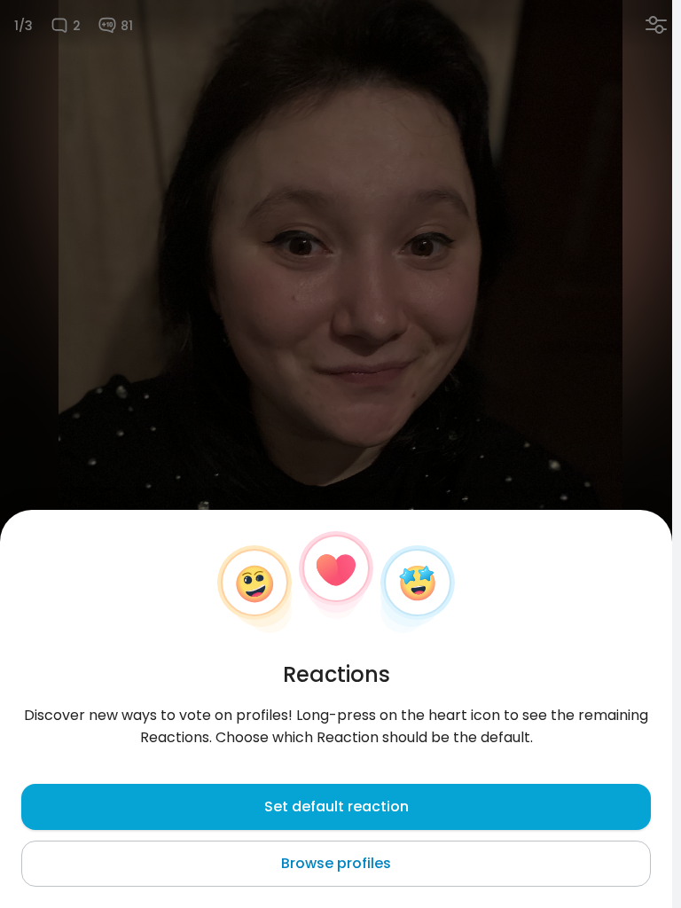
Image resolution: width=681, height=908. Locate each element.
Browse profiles (336, 863)
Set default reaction (336, 806)
